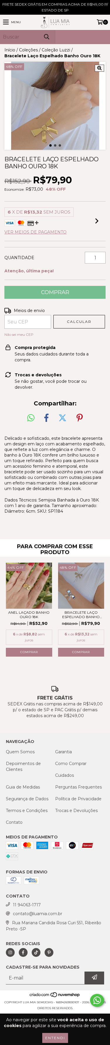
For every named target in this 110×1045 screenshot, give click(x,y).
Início (9, 50)
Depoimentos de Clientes (23, 766)
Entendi (55, 1038)
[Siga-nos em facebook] (23, 952)
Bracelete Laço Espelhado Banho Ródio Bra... (81, 614)
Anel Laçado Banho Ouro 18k (29, 614)
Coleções (28, 50)
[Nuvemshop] (55, 996)
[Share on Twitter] (62, 418)
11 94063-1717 (27, 905)
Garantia (63, 751)
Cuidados (64, 775)
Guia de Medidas (23, 787)
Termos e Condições (27, 810)
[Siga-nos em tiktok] (36, 952)
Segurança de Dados (27, 798)
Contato (14, 822)
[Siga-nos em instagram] (10, 952)
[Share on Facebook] (46, 418)
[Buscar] (46, 36)
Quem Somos (20, 751)
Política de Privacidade (78, 798)
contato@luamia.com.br (37, 913)
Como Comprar (71, 763)
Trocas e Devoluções (76, 810)
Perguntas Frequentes (78, 787)
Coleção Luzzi (56, 50)
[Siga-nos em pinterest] (49, 952)
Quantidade (19, 257)
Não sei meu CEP (18, 334)
